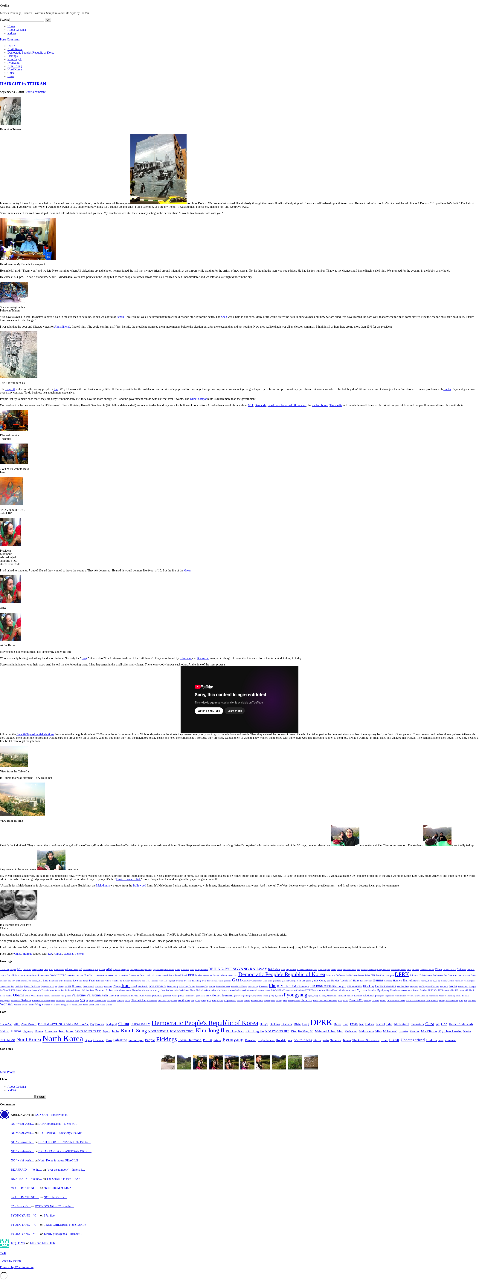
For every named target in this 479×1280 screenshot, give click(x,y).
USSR (428, 1000)
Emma (473, 975)
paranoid (167, 996)
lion (63, 990)
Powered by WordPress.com (16, 1267)
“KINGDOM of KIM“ (57, 1188)
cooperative (123, 975)
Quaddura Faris (334, 996)
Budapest (111, 1024)
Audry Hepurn (201, 970)
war (461, 1000)
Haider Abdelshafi (341, 980)
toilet (340, 1000)
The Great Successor (365, 1040)
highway (436, 981)
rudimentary (450, 996)
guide (315, 980)
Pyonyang (13, 62)
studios (240, 1000)
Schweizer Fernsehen (41, 1000)
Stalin (214, 1000)
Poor (240, 996)
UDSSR (394, 1040)
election (457, 975)
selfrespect (60, 1000)
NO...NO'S (438, 990)
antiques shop (146, 970)
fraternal (179, 981)
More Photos (7, 1072)
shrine (127, 1000)
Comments (13, 39)
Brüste (339, 970)
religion (380, 996)
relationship (370, 995)
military (214, 990)
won (474, 1000)
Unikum (431, 1040)
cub (152, 975)
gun (328, 981)
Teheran (79, 953)
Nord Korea (14, 69)
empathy (11, 981)
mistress (231, 990)
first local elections (150, 981)
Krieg (18, 990)
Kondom (435, 986)
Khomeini (186, 658)
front (204, 981)
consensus (98, 975)
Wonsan (6, 1004)
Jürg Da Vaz (189, 986)
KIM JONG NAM (354, 986)
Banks (447, 389)
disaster (361, 975)
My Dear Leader (366, 990)
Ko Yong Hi (5, 990)
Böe (358, 970)
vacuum (434, 1000)
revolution (411, 996)
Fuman (220, 981)
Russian (465, 996)
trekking (367, 1000)
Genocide (260, 405)
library (57, 990)
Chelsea (402, 970)
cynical (165, 975)
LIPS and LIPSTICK (42, 1243)
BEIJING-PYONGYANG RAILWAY (237, 969)
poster (245, 996)
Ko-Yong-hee (425, 986)
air (96, 969)
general (285, 981)
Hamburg (388, 981)
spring (203, 1000)
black (314, 970)
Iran (56, 389)
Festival (380, 1024)
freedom (187, 981)
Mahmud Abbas (104, 990)
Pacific (40, 996)
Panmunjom (125, 996)
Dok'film (380, 975)
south (181, 1000)
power (252, 996)
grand (308, 981)
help (430, 981)
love (92, 990)
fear (102, 981)
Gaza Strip (267, 981)
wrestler (31, 1005)
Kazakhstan (236, 986)
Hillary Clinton (447, 981)
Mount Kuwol (332, 990)
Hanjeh (408, 980)
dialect (329, 975)
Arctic (177, 970)
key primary (253, 986)
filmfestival (401, 1024)
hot (12, 986)
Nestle (467, 1031)
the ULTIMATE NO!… (25, 1188)
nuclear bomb (320, 405)
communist (44, 975)
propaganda (276, 995)
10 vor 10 (27, 970)
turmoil (383, 1000)
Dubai (422, 975)
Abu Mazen (59, 970)
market (149, 990)
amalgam (125, 970)
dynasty (428, 975)
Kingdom (414, 986)
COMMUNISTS (57, 975)
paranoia (157, 995)
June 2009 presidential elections (35, 734)
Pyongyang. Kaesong (317, 996)
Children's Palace (427, 970)
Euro (45, 980)
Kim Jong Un (371, 986)
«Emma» (450, 1040)
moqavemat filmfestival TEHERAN (301, 990)
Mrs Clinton (429, 1031)
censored (395, 970)
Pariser (174, 996)
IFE (69, 986)
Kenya (244, 986)
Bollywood (139, 885)
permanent (200, 996)
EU (50, 953)
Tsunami (375, 1000)
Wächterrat (55, 1005)
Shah (224, 316)
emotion (3, 981)
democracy (233, 975)
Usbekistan (420, 1000)
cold (22, 975)
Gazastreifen (256, 981)
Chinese (461, 969)
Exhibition (53, 981)
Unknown (410, 1000)
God (299, 981)
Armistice (185, 970)
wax (465, 1000)
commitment (31, 975)
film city (126, 981)
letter (52, 990)
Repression (389, 996)
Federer (108, 981)
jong (175, 986)
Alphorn (116, 970)
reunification (400, 996)
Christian (471, 970)
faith (81, 981)
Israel (133, 986)
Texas (315, 1000)
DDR (191, 975)
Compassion (70, 975)
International (88, 986)
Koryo (472, 986)
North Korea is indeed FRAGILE (58, 1160)
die (333, 975)
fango (85, 981)
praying (258, 996)
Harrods (416, 981)
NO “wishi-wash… (22, 1123)
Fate (98, 981)
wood (24, 1005)
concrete (79, 975)
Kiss (294, 1031)
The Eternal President (327, 1000)
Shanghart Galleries (97, 1000)
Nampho (394, 990)
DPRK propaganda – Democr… (57, 1123)
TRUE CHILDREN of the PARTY (65, 1224)
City (8, 975)
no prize (447, 990)
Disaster (286, 1024)
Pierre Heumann (222, 995)
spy (209, 1000)
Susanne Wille (257, 1000)
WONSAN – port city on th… (52, 1114)
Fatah (92, 980)
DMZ (373, 975)
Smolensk (162, 1000)
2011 (51, 970)
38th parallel (37, 970)
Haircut (27, 953)
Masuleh (165, 990)
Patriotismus (190, 996)
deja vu (216, 975)
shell (109, 1000)
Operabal (98, 1040)
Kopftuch (444, 986)
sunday (247, 1000)
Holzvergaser (469, 981)
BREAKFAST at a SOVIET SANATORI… (64, 1151)
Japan (169, 986)
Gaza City (246, 981)
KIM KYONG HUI (387, 986)
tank (285, 1000)
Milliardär (223, 990)
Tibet (384, 1040)
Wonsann (17, 1005)
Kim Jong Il (14, 59)
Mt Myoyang (344, 990)
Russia (458, 996)
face (75, 980)
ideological (63, 986)
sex (82, 1000)
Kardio (212, 986)
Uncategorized (413, 1039)
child (409, 970)
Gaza (10, 76)
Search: (4, 19)
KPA (13, 990)
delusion (223, 975)
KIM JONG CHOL (321, 986)
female (115, 981)
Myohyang (383, 990)
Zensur (109, 1005)
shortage (120, 1000)
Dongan (389, 975)
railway (350, 996)
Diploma (353, 975)
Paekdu (47, 996)
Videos (11, 33)
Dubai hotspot (198, 398)
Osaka (33, 996)
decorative (207, 975)
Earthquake (438, 975)
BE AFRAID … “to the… (26, 1169)
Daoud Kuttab (181, 975)
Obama (18, 995)
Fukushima (212, 981)
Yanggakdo (66, 1005)
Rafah (343, 996)
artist (192, 970)
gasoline (227, 981)
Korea (453, 986)
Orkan (27, 996)
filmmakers (417, 1024)
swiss (273, 1000)
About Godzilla (16, 29)
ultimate (401, 1000)
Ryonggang (5, 1000)
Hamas (378, 980)
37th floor (50, 1215)
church (3, 975)
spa (192, 1000)
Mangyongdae (125, 990)
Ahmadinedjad (73, 969)
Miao (378, 1031)
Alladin (102, 970)
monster (261, 990)
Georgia (292, 981)
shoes (113, 1000)
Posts (3, 39)
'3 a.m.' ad (4, 970)
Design (264, 1024)
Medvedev (174, 990)
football (162, 981)
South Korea (303, 1040)
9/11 (250, 405)
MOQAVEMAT (278, 990)
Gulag (322, 980)
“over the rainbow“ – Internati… (66, 1169)
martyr (157, 990)
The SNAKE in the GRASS (63, 1178)
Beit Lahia (274, 969)
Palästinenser (110, 995)
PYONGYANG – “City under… (54, 1206)
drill (411, 975)
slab (149, 1000)
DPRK (11, 45)
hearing (424, 981)
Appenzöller (158, 970)
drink (416, 975)
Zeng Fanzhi (99, 1005)
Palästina (93, 995)
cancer (364, 970)
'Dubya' (13, 970)
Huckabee (19, 986)
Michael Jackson (203, 990)
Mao (144, 990)
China (11, 72)
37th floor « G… (21, 1206)
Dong (305, 1024)
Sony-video (172, 1000)
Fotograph (170, 981)
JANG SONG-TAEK (157, 986)
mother (321, 990)
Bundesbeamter (349, 970)
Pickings (12, 56)
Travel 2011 (356, 1000)
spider (197, 1000)
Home (11, 26)
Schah (121, 316)
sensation (70, 1000)
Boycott (10, 389)
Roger (441, 996)
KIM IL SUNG (287, 986)
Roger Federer (266, 1040)
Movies (414, 1031)
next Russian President (418, 990)
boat (328, 970)
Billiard (308, 970)
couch (147, 975)
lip (66, 990)
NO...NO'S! (7, 1040)
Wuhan (47, 1005)
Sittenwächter (139, 1000)
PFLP (208, 996)
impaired (78, 986)
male (116, 990)
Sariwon (26, 1000)
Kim (272, 985)
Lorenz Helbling (82, 990)
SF (87, 1000)
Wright (39, 1004)
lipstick (71, 990)
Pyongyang (295, 995)
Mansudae (136, 990)
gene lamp (277, 981)
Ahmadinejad (62, 326)
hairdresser (367, 981)
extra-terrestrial (65, 981)
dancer (171, 975)
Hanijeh (397, 980)
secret (53, 1000)
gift (438, 1024)
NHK (430, 990)
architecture (169, 970)
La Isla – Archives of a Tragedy (35, 990)
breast (333, 970)
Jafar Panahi (143, 986)
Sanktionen (16, 1000)
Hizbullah (459, 981)
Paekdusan (55, 996)
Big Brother (291, 970)
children (415, 970)
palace (68, 996)
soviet (187, 1000)
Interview (99, 986)
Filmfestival (136, 981)
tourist (345, 1000)
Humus (39, 1031)
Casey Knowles (383, 970)
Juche (181, 986)
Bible (283, 970)
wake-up (454, 1000)
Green (187, 570)
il (73, 986)
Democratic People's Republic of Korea (30, 52)
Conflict (88, 975)
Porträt (207, 1040)
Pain (63, 996)
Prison (265, 996)
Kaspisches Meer (223, 986)
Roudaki (281, 1040)
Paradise (148, 996)
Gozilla (4, 5)
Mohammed (252, 990)
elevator (466, 975)
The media (335, 405)
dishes (367, 975)
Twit (3, 1253)
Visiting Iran (444, 1000)
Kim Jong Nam (235, 1031)
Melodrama (103, 885)
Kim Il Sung (14, 66)
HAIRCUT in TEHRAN (23, 83)
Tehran (347, 1040)
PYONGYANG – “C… (25, 1215)
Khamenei (203, 658)
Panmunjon (136, 1040)
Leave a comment (35, 91)
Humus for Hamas (32, 986)
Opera (88, 1040)
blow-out (322, 970)
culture (158, 975)
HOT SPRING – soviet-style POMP (60, 1132)
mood (268, 990)
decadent (198, 975)
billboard (301, 970)
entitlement (21, 981)
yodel (91, 1005)
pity (236, 996)
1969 (46, 970)
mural (353, 990)
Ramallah (358, 996)
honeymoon (5, 986)
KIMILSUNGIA (158, 1031)
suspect (267, 1000)
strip (226, 1000)
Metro (192, 990)
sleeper (154, 1000)
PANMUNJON (137, 996)
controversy (110, 975)
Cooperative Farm (136, 975)
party (181, 995)
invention (108, 986)
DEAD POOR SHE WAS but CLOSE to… (64, 1142)
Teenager (292, 1000)
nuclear (9, 996)
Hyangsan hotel (47, 986)
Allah (109, 969)
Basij (85, 658)
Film (120, 981)
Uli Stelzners (392, 1000)
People (150, 1040)
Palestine (78, 995)
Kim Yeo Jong (403, 986)
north (465, 990)
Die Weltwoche (342, 975)
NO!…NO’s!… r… (55, 1197)
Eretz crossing (32, 981)
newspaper (403, 990)
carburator (371, 970)
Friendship (196, 981)
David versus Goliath (128, 879)
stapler (220, 1000)
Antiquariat (135, 970)
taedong (279, 1000)
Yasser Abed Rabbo (79, 1005)
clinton (15, 975)
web (470, 1000)
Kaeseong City (202, 986)
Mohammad (240, 990)
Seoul (76, 1000)
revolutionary (422, 996)
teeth (298, 1000)
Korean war (463, 986)
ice (56, 986)
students (68, 953)
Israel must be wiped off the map (287, 405)
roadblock (433, 996)
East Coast (448, 975)
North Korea (14, 49)
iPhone (117, 986)
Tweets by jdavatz (10, 1260)
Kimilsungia (303, 986)
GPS (303, 981)
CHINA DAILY (449, 970)
